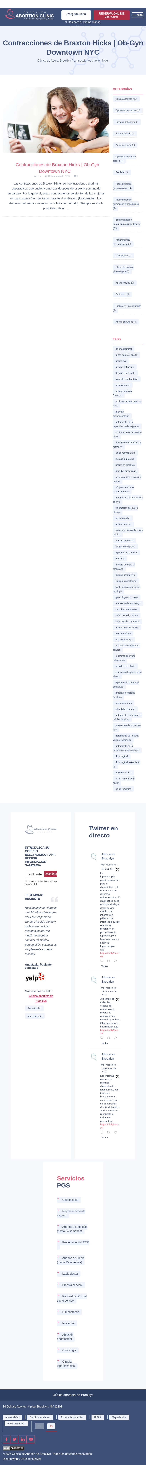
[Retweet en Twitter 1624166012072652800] (109, 961)
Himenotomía (70, 1311)
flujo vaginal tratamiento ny (126, 764)
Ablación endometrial (65, 1336)
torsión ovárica (123, 633)
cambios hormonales (126, 609)
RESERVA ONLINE (111, 15)
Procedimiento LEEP (75, 1242)
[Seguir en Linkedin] (23, 1439)
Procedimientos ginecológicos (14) (122, 186)
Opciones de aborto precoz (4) (124, 158)
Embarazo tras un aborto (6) (127, 308)
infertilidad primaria (125, 709)
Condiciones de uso (40, 1417)
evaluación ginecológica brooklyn (126, 589)
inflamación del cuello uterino (125, 510)
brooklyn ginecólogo (126, 471)
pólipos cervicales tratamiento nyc (123, 489)
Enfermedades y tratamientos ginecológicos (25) (126, 224)
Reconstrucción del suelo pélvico (72, 1298)
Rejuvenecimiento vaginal (71, 1213)
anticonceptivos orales (127, 627)
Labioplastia (70, 1273)
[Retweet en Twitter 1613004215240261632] (109, 1132)
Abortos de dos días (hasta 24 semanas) (72, 1229)
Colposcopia (70, 1199)
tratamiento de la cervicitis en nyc (128, 499)
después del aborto (125, 373)
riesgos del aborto (125, 367)
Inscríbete (51, 873)
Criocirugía (69, 1350)
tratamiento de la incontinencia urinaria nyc (126, 748)
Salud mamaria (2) (125, 133)
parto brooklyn (123, 518)
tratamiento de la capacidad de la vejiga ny (126, 424)
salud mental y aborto (127, 615)
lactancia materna (125, 459)
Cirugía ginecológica (126, 581)
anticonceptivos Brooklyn (122, 393)
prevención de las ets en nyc (127, 727)
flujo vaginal (122, 756)
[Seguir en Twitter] (14, 1439)
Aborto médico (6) (125, 283)
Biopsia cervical (72, 1285)
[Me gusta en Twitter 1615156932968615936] (116, 1038)
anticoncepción (123, 524)
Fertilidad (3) (122, 172)
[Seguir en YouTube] (31, 1439)
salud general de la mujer (124, 780)
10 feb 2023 (107, 869)
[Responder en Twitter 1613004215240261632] (102, 1132)
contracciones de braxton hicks (127, 434)
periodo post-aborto (125, 666)
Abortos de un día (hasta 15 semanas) (71, 1260)
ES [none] (51, 1426)
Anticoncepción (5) (125, 145)
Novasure (68, 1323)
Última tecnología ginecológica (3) (123, 269)
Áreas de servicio (16, 1423)
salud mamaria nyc (125, 453)
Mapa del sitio (35, 1016)
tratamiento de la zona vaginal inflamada (126, 737)
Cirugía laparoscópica (66, 1363)
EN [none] (39, 1426)
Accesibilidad (34, 1008)
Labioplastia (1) (123, 255)
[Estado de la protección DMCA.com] (13, 1449)
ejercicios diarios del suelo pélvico (128, 532)
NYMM (36, 1458)
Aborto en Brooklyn (108, 856)
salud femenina (123, 789)
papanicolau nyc (124, 639)
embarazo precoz (124, 540)
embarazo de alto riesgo (128, 603)
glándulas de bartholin (127, 379)
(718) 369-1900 (76, 14)
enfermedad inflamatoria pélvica (126, 647)
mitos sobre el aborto (126, 355)
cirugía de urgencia (125, 546)
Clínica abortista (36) (126, 99)
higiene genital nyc (125, 575)
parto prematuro (124, 703)
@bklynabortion (108, 865)
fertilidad (120, 558)
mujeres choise (123, 772)
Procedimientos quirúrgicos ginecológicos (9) (126, 204)
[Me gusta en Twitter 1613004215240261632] (116, 1132)
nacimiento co (123, 385)
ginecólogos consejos (127, 597)
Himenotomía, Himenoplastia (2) (122, 241)
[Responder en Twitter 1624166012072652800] (102, 961)
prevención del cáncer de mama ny (127, 444)
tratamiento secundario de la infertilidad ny (127, 717)
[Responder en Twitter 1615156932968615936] (102, 1038)
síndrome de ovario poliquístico (124, 658)
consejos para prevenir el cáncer (127, 479)
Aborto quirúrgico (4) (126, 321)
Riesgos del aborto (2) (127, 122)
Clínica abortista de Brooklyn (41, 998)
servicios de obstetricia (127, 621)
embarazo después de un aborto (127, 674)
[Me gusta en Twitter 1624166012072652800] (116, 961)
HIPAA (97, 1417)
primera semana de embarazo (124, 566)
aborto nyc (121, 361)
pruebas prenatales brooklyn (124, 694)
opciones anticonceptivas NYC (127, 403)
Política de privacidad (72, 1417)
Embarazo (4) (122, 294)
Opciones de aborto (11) (128, 110)
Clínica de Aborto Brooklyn (54, 60)
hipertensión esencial (126, 552)
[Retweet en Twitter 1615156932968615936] (109, 1038)
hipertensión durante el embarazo (126, 684)
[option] (39, 1426)
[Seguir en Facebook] (6, 1439)
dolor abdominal (124, 349)
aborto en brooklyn (125, 465)
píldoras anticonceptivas (121, 413)
